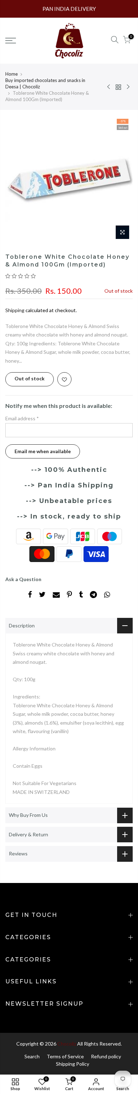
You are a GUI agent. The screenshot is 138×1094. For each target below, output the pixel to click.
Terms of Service (65, 1056)
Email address (22, 418)
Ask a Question (23, 579)
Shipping (14, 310)
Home (11, 74)
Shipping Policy (72, 1064)
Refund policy (106, 1056)
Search (32, 1056)
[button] (21, 276)
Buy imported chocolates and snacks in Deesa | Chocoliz (45, 83)
